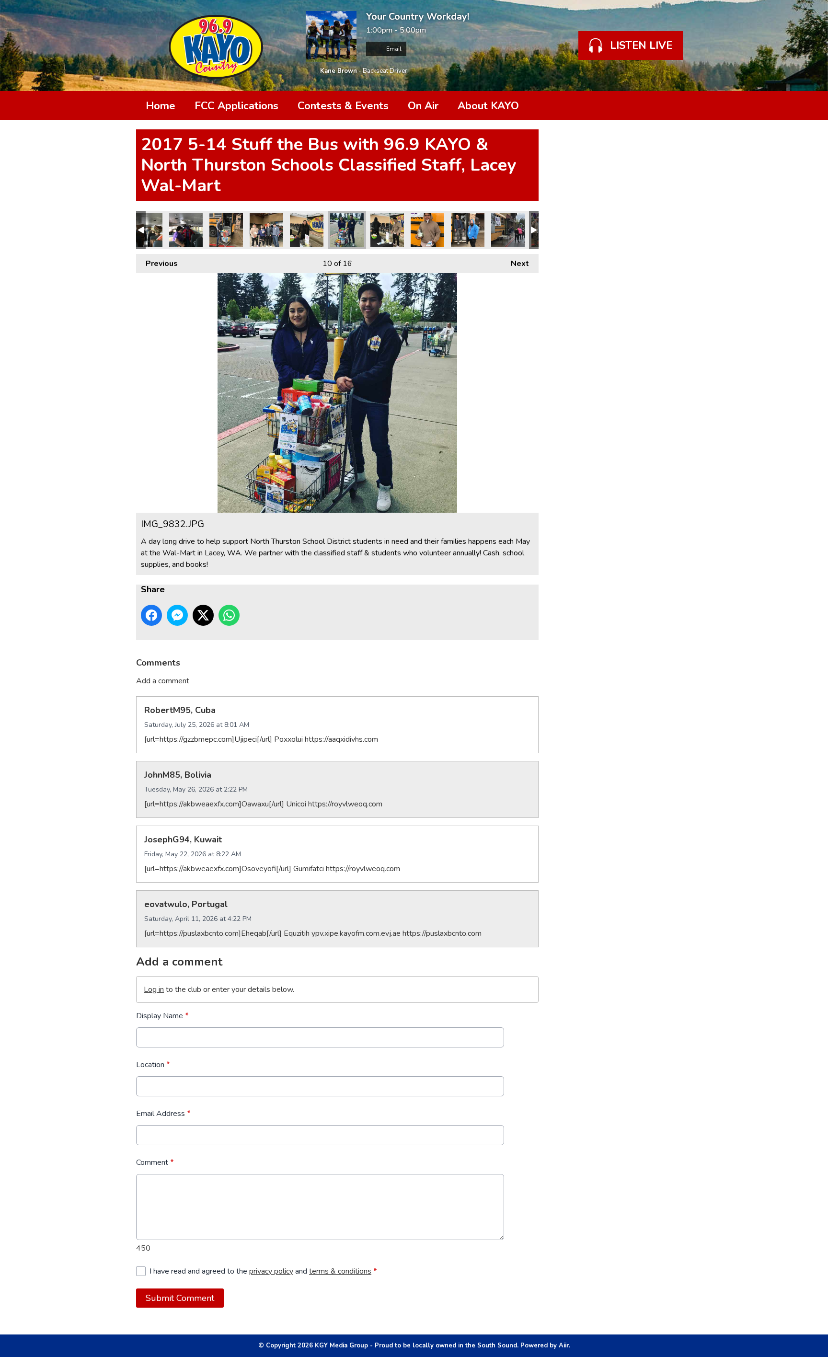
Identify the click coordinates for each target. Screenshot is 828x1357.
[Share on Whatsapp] (229, 615)
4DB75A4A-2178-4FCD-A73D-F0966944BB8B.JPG (387, 230)
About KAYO (488, 106)
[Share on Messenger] (177, 615)
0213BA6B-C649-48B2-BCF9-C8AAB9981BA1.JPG (145, 230)
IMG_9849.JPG (508, 230)
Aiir (564, 1345)
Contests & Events (343, 106)
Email (393, 49)
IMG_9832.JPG (347, 230)
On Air (423, 106)
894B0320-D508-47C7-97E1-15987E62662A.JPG (266, 230)
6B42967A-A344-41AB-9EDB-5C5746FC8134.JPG (427, 230)
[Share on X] (203, 615)
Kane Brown (338, 71)
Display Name (162, 1016)
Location (153, 1064)
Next (515, 263)
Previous (157, 263)
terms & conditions (340, 1271)
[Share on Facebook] (151, 615)
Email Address (163, 1113)
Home (160, 106)
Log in (154, 989)
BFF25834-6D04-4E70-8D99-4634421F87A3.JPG (186, 230)
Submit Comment (180, 1298)
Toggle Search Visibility (677, 105)
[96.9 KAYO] (216, 45)
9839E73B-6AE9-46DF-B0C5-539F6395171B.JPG (306, 230)
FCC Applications (236, 106)
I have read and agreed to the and (263, 1271)
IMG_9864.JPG (226, 230)
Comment (155, 1162)
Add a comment (162, 681)
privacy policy (271, 1271)
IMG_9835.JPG (467, 230)
